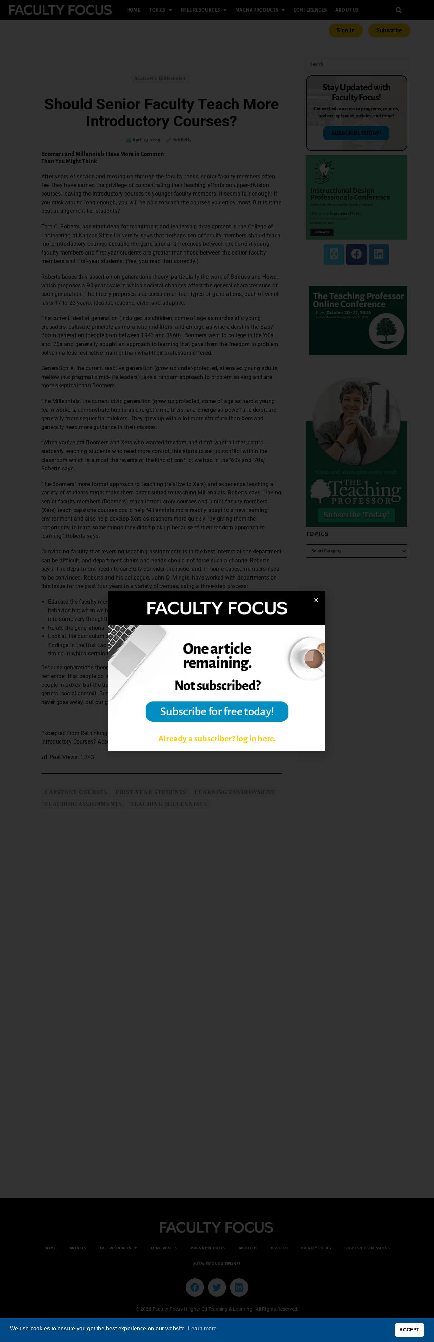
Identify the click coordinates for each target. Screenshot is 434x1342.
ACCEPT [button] (409, 1330)
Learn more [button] (202, 1328)
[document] (217, 671)
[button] (316, 600)
